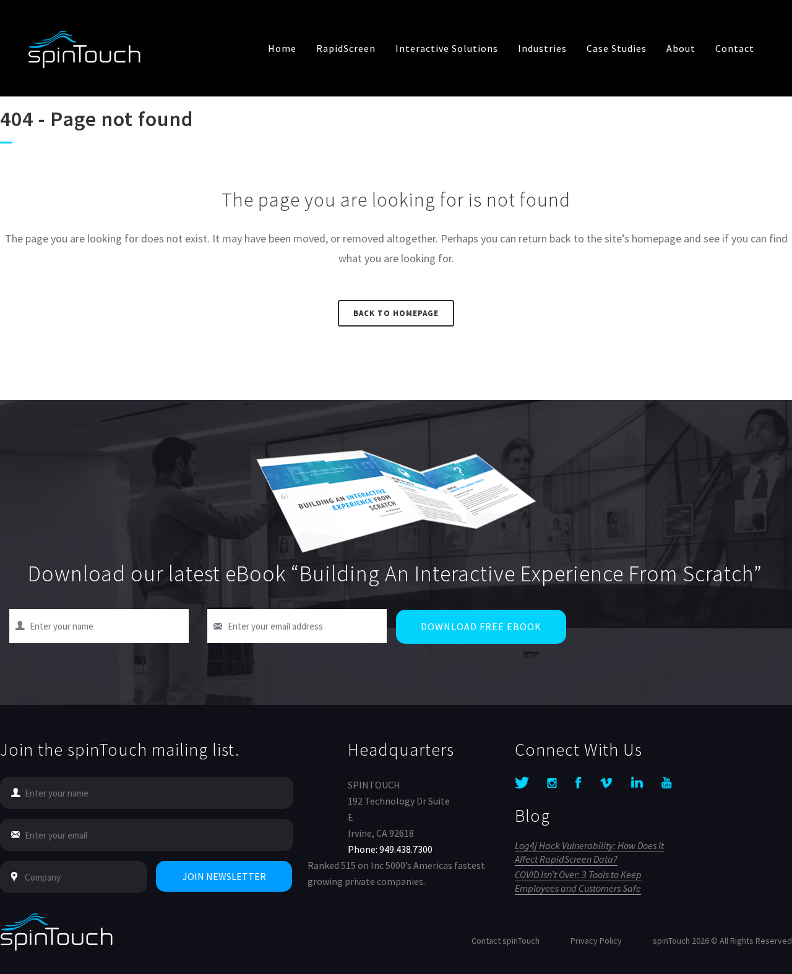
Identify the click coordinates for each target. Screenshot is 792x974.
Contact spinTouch (505, 940)
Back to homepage (396, 313)
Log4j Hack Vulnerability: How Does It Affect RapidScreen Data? (589, 852)
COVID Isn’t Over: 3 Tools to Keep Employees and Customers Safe (578, 881)
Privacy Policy (596, 940)
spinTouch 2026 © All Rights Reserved (722, 940)
